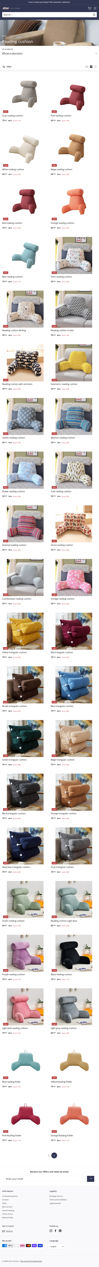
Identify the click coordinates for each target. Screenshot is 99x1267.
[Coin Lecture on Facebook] (55, 1230)
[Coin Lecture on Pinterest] (60, 1230)
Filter (9, 66)
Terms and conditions (58, 1199)
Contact (5, 1199)
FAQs (4, 1203)
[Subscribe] (90, 1179)
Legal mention (55, 1203)
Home (4, 36)
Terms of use (7, 1214)
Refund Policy (7, 1217)
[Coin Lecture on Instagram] (51, 1230)
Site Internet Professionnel (31, 1261)
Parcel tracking (8, 1210)
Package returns (56, 1196)
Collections (13, 36)
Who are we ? (7, 1207)
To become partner (10, 1196)
